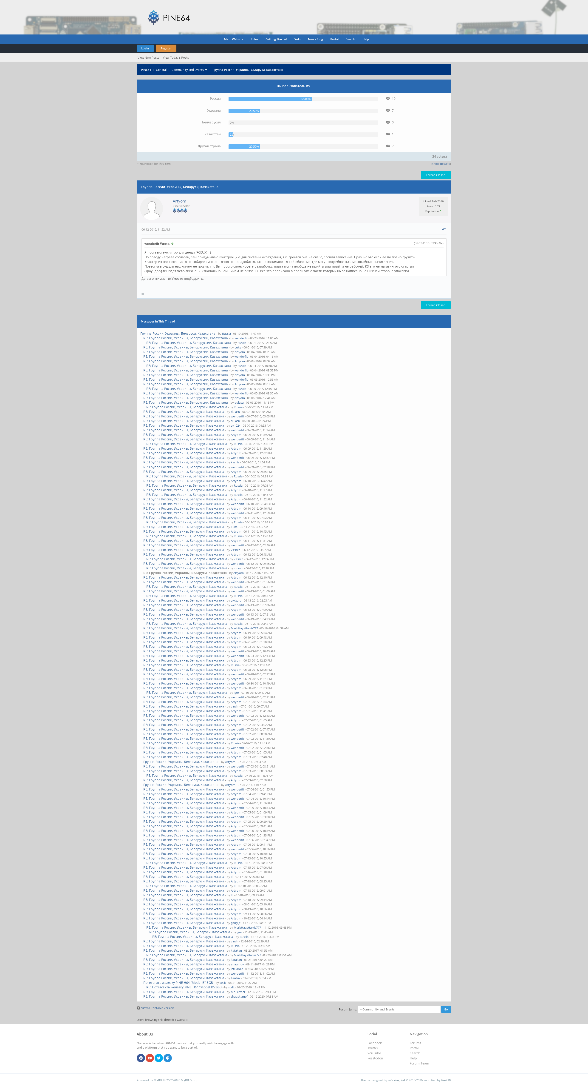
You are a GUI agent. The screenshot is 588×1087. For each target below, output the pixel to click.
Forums (415, 1043)
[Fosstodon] (168, 1058)
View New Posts (148, 57)
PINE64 (146, 70)
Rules (254, 39)
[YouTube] (150, 1058)
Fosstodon (375, 1058)
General (161, 70)
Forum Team (419, 1063)
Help (365, 39)
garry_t (235, 923)
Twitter (373, 1048)
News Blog (315, 39)
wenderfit (241, 338)
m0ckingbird (396, 1080)
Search (350, 39)
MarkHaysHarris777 (244, 628)
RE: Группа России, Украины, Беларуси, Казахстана (186, 407)
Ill (232, 877)
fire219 (446, 1080)
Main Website (233, 39)
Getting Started (276, 39)
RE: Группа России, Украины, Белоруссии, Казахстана (185, 338)
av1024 (235, 425)
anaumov (237, 964)
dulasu (239, 402)
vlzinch (235, 550)
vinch (234, 706)
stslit (223, 983)
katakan (236, 950)
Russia (226, 333)
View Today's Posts (176, 57)
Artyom (179, 201)
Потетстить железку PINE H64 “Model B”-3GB (178, 982)
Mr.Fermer (238, 992)
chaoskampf (239, 996)
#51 (444, 229)
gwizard (236, 600)
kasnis (235, 462)
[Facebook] (141, 1058)
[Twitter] (159, 1058)
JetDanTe (237, 969)
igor (236, 692)
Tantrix (235, 978)
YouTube (374, 1053)
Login (145, 48)
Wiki (297, 39)
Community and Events (188, 70)
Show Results (441, 164)
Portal (334, 39)
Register (166, 48)
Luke (238, 347)
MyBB (158, 1080)
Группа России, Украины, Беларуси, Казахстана (177, 333)
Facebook (375, 1043)
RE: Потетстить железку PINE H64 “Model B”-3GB (184, 987)
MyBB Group (189, 1080)
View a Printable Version (157, 1008)
